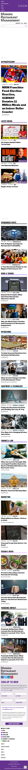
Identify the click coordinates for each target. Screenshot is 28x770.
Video (15, 140)
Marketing (16, 84)
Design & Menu (16, 570)
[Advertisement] (14, 43)
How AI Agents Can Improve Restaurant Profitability (11, 245)
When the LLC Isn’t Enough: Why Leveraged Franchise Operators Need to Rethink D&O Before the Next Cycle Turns (14, 465)
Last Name (18, 696)
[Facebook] (19, 6)
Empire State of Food (9, 187)
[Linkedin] (24, 6)
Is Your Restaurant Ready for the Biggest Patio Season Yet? (14, 268)
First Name (4, 696)
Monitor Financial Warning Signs (14, 491)
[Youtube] (26, 6)
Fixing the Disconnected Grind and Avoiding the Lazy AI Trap (13, 408)
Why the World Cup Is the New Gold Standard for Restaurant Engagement (13, 323)
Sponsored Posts (17, 241)
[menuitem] (2, 1)
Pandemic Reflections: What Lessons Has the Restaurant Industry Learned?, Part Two (12, 658)
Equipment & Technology (18, 405)
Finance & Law (16, 459)
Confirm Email (19, 702)
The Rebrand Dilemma (9, 165)
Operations (15, 351)
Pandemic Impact (17, 627)
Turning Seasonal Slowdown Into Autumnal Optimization (13, 354)
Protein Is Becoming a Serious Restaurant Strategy (13, 574)
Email (3, 702)
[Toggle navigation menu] (25, 767)
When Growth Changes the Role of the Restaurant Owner (13, 379)
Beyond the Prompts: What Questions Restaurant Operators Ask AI (11, 297)
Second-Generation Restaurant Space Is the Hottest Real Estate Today (14, 599)
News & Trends (16, 292)
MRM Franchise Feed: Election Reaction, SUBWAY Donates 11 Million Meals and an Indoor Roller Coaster (14, 100)
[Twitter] (21, 6)
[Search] (26, 26)
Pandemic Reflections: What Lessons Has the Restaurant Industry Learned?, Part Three (13, 631)
